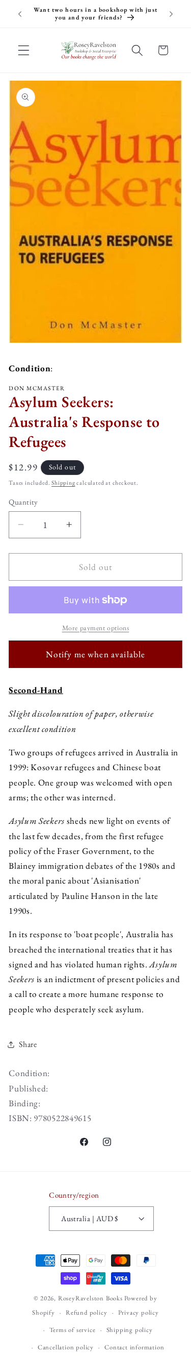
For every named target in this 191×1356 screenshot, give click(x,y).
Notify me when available (96, 654)
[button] (24, 50)
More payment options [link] (95, 627)
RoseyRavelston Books (90, 1298)
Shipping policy (129, 1329)
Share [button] (28, 1044)
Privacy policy (138, 1312)
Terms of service (72, 1329)
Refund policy (86, 1312)
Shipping (63, 482)
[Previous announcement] (20, 14)
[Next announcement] (171, 14)
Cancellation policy (66, 1347)
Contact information (134, 1347)
